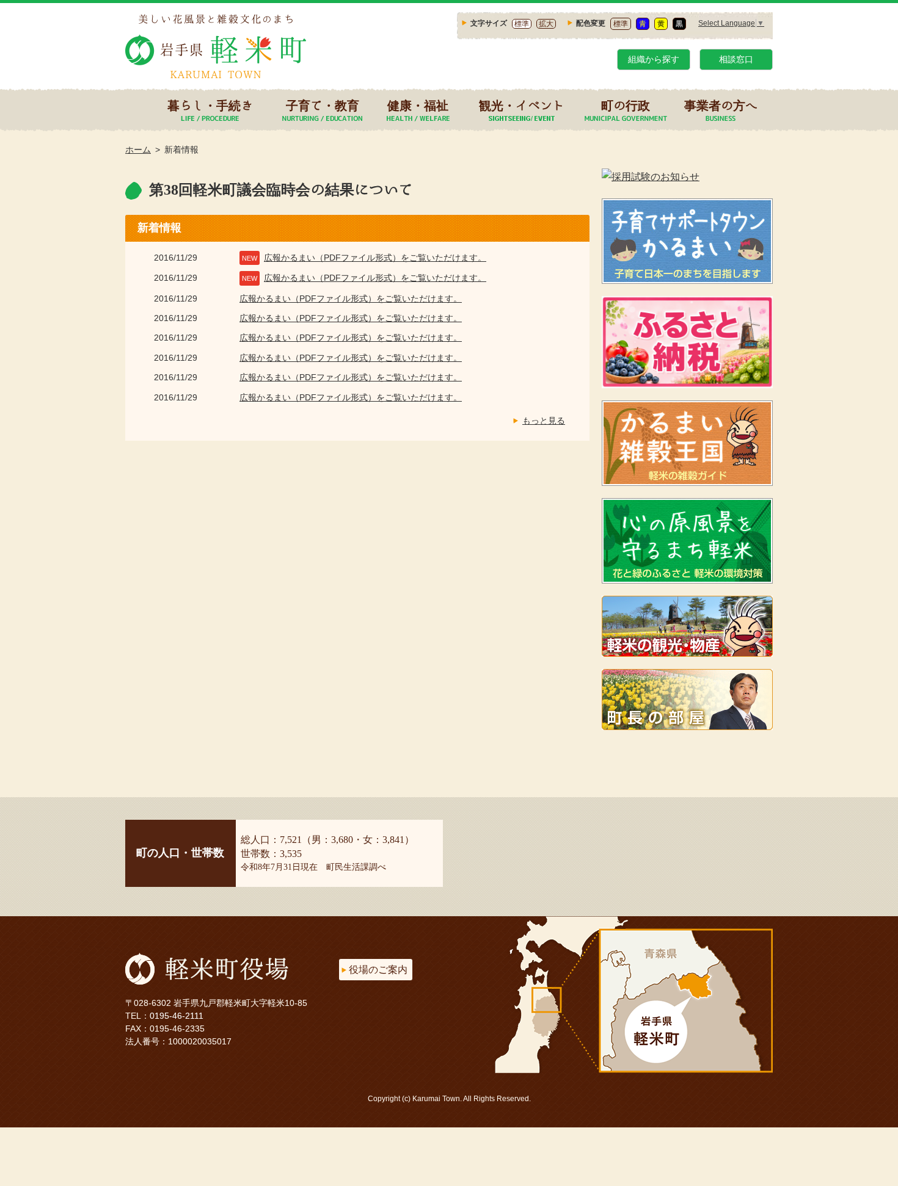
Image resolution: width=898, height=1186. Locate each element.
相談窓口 (736, 59)
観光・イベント (521, 105)
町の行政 (625, 105)
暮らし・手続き (210, 105)
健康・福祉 (417, 105)
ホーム (138, 149)
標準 (521, 24)
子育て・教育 (322, 105)
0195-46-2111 (176, 1016)
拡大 (546, 24)
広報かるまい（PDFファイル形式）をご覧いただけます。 (375, 257)
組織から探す (653, 59)
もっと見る (543, 420)
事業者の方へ (720, 105)
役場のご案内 (378, 969)
